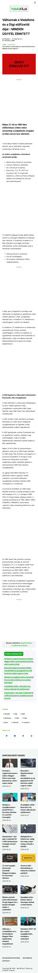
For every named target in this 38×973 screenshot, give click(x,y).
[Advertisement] (19, 100)
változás (15, 722)
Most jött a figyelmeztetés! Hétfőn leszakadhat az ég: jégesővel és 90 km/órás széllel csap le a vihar (18, 670)
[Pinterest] (23, 735)
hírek (24, 718)
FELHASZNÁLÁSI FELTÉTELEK (11, 958)
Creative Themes (8, 970)
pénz (5, 722)
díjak (23, 714)
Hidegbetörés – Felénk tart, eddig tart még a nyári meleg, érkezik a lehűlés (27, 841)
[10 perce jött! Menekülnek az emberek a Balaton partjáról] (28, 858)
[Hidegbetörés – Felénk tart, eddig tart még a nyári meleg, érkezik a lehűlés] (28, 828)
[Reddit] (31, 735)
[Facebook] (6, 735)
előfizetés (7, 718)
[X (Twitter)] (15, 735)
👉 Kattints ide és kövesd (19, 645)
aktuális (6, 714)
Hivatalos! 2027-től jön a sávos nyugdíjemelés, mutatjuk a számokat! (28, 934)
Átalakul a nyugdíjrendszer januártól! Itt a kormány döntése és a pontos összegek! (19, 680)
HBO (17, 718)
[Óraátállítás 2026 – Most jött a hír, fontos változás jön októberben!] (28, 797)
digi (15, 714)
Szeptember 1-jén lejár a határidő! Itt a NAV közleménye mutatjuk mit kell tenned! (18, 695)
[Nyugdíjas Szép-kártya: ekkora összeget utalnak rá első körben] (28, 889)
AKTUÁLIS (7, 40)
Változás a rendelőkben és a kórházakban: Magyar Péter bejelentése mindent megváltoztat (9, 936)
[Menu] (35, 3)
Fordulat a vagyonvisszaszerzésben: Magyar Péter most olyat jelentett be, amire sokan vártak (19, 661)
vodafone (26, 722)
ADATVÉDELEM (27, 958)
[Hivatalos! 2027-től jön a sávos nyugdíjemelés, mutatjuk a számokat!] (28, 921)
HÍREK (13, 40)
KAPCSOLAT (6, 961)
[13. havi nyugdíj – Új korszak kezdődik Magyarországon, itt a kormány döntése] (10, 858)
